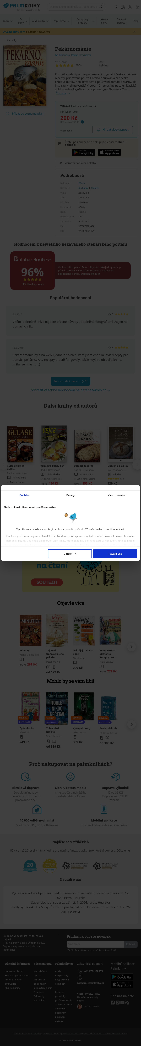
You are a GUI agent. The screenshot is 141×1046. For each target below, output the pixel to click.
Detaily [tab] (70, 495)
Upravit (68, 553)
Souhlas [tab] (24, 495)
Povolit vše (115, 553)
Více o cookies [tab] (116, 495)
